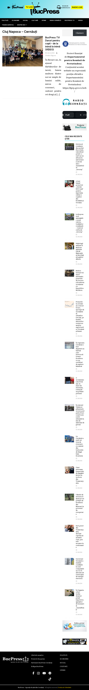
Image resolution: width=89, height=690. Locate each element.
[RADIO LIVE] (63, 8)
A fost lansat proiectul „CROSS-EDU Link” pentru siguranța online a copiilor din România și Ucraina (80, 192)
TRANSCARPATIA (8, 25)
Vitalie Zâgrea (50, 55)
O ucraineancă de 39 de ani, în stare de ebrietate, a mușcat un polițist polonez (80, 385)
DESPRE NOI (21, 25)
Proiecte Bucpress (38, 659)
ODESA (80, 20)
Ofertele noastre (37, 655)
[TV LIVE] (18, 7)
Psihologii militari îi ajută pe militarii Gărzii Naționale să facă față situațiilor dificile (80, 251)
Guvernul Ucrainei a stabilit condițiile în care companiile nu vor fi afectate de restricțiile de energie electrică (80, 568)
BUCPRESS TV (69, 20)
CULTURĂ (35, 20)
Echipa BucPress (37, 666)
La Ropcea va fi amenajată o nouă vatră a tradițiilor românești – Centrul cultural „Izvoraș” (79, 223)
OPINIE (44, 20)
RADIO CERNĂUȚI (55, 20)
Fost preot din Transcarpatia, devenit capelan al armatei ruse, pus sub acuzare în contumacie (80, 536)
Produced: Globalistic (64, 687)
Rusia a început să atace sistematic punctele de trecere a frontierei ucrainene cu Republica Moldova (80, 280)
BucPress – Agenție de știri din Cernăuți (31, 687)
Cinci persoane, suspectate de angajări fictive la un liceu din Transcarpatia (80, 475)
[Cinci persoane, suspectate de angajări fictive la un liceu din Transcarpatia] (69, 471)
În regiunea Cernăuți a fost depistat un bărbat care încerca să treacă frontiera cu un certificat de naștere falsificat (80, 354)
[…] (58, 94)
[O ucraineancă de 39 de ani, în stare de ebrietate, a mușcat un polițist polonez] (69, 381)
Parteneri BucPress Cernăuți (41, 663)
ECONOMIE (15, 20)
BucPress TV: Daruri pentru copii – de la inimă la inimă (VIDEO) (52, 43)
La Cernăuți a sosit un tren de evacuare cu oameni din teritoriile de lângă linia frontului (79, 446)
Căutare (80, 32)
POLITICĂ (5, 20)
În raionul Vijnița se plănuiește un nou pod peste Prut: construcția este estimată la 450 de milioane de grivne (80, 415)
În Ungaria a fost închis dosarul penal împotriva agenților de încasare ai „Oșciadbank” (80, 600)
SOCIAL (25, 20)
